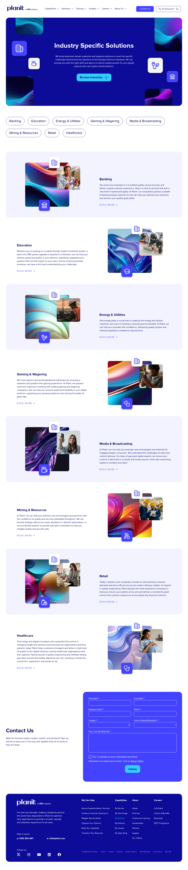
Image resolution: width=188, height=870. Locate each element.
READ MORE (108, 205)
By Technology (121, 813)
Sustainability (137, 823)
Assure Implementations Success (96, 808)
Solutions (66, 8)
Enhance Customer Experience (95, 813)
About (135, 800)
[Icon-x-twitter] (18, 854)
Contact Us (145, 9)
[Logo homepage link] (34, 802)
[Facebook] (59, 854)
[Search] (177, 9)
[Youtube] (39, 854)
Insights (92, 8)
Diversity (136, 813)
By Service (119, 808)
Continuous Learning (141, 818)
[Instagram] (28, 854)
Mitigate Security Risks (91, 818)
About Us (119, 8)
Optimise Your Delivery (91, 823)
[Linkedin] (49, 854)
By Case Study (121, 833)
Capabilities (50, 8)
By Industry (120, 818)
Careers (105, 8)
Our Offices (137, 838)
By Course (119, 828)
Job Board (158, 808)
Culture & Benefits (162, 813)
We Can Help (88, 800)
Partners (135, 828)
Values (135, 808)
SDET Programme (161, 823)
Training (80, 8)
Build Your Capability (90, 828)
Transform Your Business (92, 833)
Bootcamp (158, 818)
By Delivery (120, 823)
